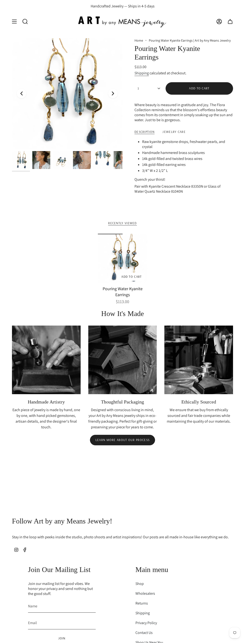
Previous (21, 93)
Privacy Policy (146, 622)
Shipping (141, 73)
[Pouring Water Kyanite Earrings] (122, 258)
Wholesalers (145, 593)
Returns (141, 603)
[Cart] (230, 21)
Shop (139, 583)
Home (138, 40)
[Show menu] (14, 21)
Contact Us (144, 632)
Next (113, 93)
